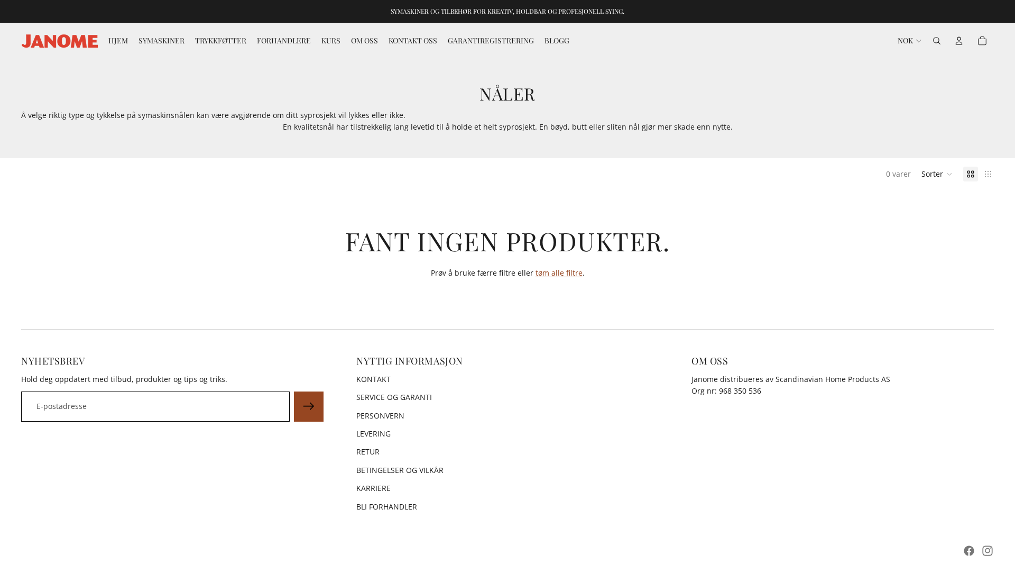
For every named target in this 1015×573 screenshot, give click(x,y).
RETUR (368, 452)
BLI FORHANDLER (386, 507)
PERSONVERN (380, 416)
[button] (937, 174)
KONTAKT (373, 379)
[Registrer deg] (309, 406)
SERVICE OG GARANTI (394, 397)
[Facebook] (969, 550)
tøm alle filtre (559, 273)
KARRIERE (373, 488)
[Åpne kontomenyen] (959, 40)
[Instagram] (987, 550)
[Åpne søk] (936, 40)
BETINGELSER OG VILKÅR (400, 470)
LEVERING (373, 434)
